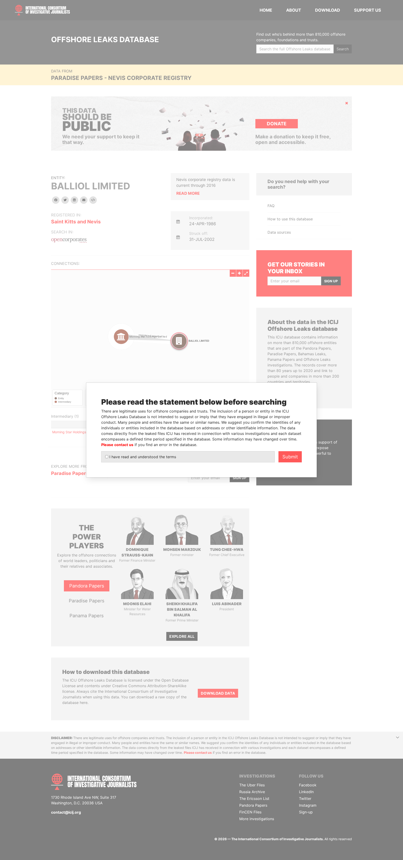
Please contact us (117, 444)
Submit (290, 457)
